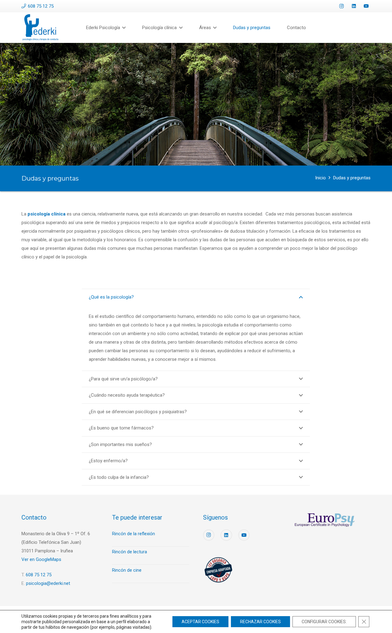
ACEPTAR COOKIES (200, 621)
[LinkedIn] (353, 6)
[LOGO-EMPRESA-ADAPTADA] (218, 570)
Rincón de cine (126, 570)
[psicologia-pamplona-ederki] (40, 27)
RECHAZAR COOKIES (260, 621)
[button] (123, 28)
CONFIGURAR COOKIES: (324, 621)
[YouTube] (366, 6)
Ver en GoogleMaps (41, 559)
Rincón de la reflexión (133, 533)
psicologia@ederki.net (48, 583)
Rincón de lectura (129, 552)
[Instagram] (341, 6)
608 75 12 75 (38, 575)
